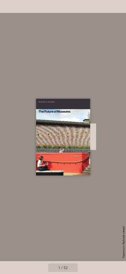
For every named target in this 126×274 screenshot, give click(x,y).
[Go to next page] (84, 267)
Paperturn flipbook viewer (123, 242)
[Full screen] (117, 6)
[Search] (21, 6)
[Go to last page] (97, 267)
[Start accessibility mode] (34, 6)
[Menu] (8, 6)
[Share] (104, 6)
